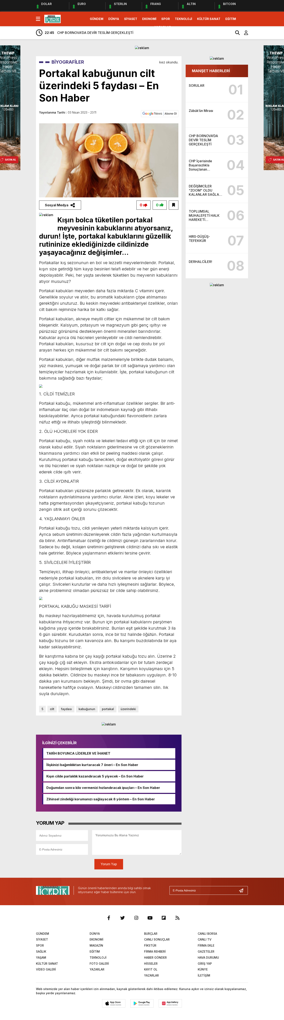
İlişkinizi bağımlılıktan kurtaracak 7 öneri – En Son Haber (92, 765)
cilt (52, 709)
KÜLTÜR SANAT (208, 19)
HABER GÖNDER (155, 957)
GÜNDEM (96, 19)
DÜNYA (113, 19)
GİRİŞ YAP (205, 963)
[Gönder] (243, 890)
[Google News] (159, 113)
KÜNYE (203, 969)
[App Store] (113, 1003)
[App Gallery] (170, 1003)
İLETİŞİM (204, 975)
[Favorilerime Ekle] (173, 205)
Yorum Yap (109, 864)
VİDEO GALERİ (46, 969)
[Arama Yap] (235, 32)
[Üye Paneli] (244, 32)
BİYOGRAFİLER (68, 62)
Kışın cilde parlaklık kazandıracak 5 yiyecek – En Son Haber (95, 776)
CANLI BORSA (207, 933)
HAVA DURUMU (208, 957)
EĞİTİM (230, 19)
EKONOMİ (149, 19)
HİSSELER (151, 963)
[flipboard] (163, 918)
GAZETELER (206, 951)
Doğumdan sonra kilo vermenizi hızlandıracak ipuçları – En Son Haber (103, 788)
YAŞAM (41, 957)
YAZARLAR (162, 27)
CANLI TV (204, 939)
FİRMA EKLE (206, 945)
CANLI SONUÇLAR (157, 939)
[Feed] (177, 918)
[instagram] (136, 918)
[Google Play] (142, 1003)
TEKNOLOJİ (183, 19)
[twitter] (122, 918)
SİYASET (130, 19)
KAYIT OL (150, 969)
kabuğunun (87, 709)
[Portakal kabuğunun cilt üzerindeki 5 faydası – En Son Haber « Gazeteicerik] (52, 18)
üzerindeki (128, 709)
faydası (66, 709)
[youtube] (150, 918)
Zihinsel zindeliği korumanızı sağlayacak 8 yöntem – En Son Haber (100, 799)
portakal (108, 709)
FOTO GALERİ (99, 963)
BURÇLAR (150, 933)
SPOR (165, 19)
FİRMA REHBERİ (155, 951)
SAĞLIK (41, 951)
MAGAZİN (96, 945)
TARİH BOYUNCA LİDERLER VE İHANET (78, 753)
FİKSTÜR (150, 945)
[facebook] (108, 918)
